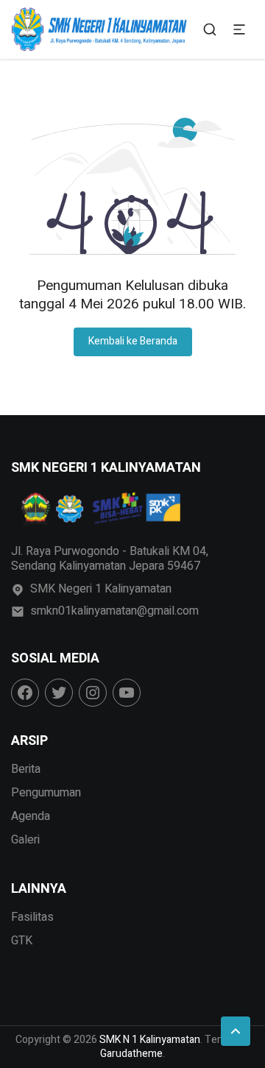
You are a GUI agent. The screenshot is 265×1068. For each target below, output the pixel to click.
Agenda (30, 816)
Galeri (25, 840)
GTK (21, 940)
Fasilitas (32, 917)
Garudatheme (131, 1053)
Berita (25, 769)
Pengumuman (46, 793)
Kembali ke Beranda (132, 341)
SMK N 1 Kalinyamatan (149, 1039)
